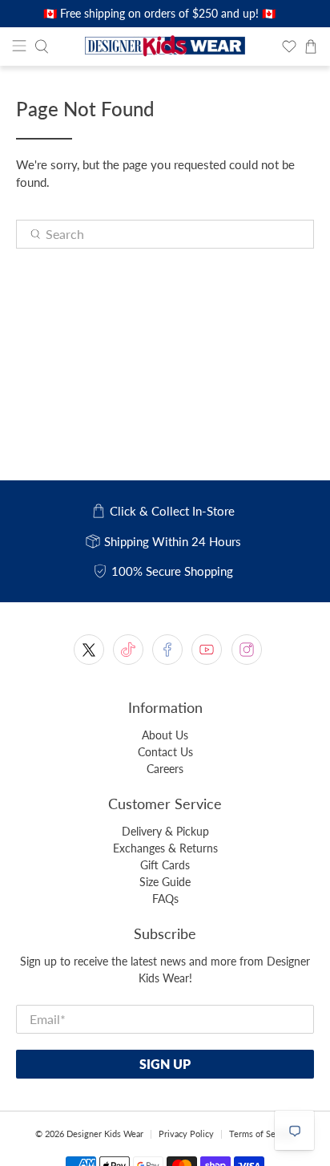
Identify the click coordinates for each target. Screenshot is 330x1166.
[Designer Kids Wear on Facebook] (167, 649)
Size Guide (165, 882)
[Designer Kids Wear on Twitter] (89, 649)
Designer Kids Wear (104, 1133)
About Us (165, 735)
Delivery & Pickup (165, 831)
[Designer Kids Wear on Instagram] (246, 649)
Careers (165, 768)
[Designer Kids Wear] (165, 46)
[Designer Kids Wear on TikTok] (128, 649)
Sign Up (165, 1063)
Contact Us (165, 752)
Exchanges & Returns (165, 848)
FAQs (165, 898)
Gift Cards (165, 865)
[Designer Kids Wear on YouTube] (206, 649)
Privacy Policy (186, 1133)
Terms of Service (262, 1133)
